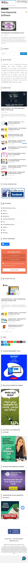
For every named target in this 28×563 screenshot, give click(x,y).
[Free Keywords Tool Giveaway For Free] (8, 26)
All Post (4, 210)
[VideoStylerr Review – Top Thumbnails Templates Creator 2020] (4, 130)
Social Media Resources (8, 224)
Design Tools (6, 216)
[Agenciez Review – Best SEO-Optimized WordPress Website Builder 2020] (4, 167)
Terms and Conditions (18, 538)
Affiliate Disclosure (14, 540)
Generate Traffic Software (9, 219)
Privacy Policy (8, 538)
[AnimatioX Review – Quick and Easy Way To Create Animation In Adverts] (4, 148)
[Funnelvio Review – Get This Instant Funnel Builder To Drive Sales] (14, 99)
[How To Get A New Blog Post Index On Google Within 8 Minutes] (4, 161)
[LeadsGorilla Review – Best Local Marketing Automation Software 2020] (14, 289)
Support (6, 244)
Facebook (5, 82)
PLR (4, 221)
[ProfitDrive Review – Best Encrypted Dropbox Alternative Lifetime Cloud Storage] (4, 173)
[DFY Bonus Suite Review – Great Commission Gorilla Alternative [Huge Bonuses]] (4, 136)
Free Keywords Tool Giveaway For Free (12, 33)
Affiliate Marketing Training (9, 208)
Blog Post (5, 213)
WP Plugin (5, 232)
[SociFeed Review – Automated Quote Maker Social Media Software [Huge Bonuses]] (4, 142)
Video (4, 230)
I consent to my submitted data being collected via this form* (13, 264)
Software (5, 227)
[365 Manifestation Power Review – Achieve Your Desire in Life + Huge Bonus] (4, 327)
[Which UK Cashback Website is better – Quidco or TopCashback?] (4, 155)
